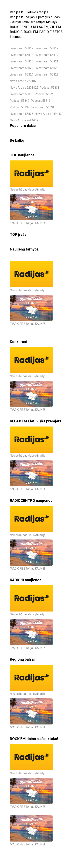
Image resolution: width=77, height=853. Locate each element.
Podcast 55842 (19, 100)
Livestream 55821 (46, 61)
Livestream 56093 (21, 94)
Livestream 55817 (21, 48)
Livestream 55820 (21, 61)
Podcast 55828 (44, 94)
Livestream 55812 (46, 48)
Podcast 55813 (41, 100)
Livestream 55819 (46, 54)
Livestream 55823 (46, 68)
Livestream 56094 (42, 107)
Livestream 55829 (46, 74)
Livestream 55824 (21, 74)
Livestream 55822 (21, 68)
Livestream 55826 (21, 113)
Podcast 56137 (19, 107)
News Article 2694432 (49, 113)
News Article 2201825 (24, 81)
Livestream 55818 (21, 54)
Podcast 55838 (49, 87)
